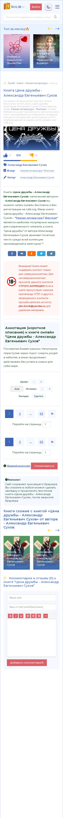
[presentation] (50, 28)
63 (41, 414)
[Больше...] (45, 616)
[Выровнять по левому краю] (28, 616)
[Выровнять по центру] (33, 616)
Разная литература (22, 109)
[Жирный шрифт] (10, 616)
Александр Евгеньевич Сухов (27, 164)
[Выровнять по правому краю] (38, 616)
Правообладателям (18, 465)
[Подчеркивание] (21, 616)
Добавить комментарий (27, 662)
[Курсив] (15, 616)
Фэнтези (41, 109)
